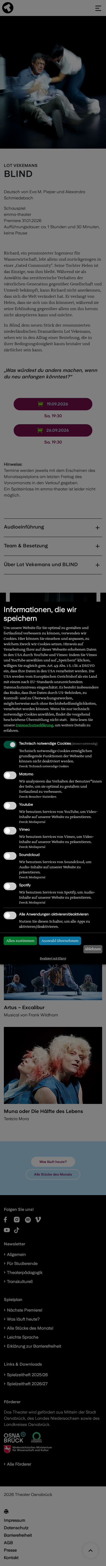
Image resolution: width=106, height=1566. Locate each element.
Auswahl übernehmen (59, 940)
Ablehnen (93, 949)
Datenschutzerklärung (34, 725)
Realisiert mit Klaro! (53, 958)
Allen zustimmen (20, 940)
